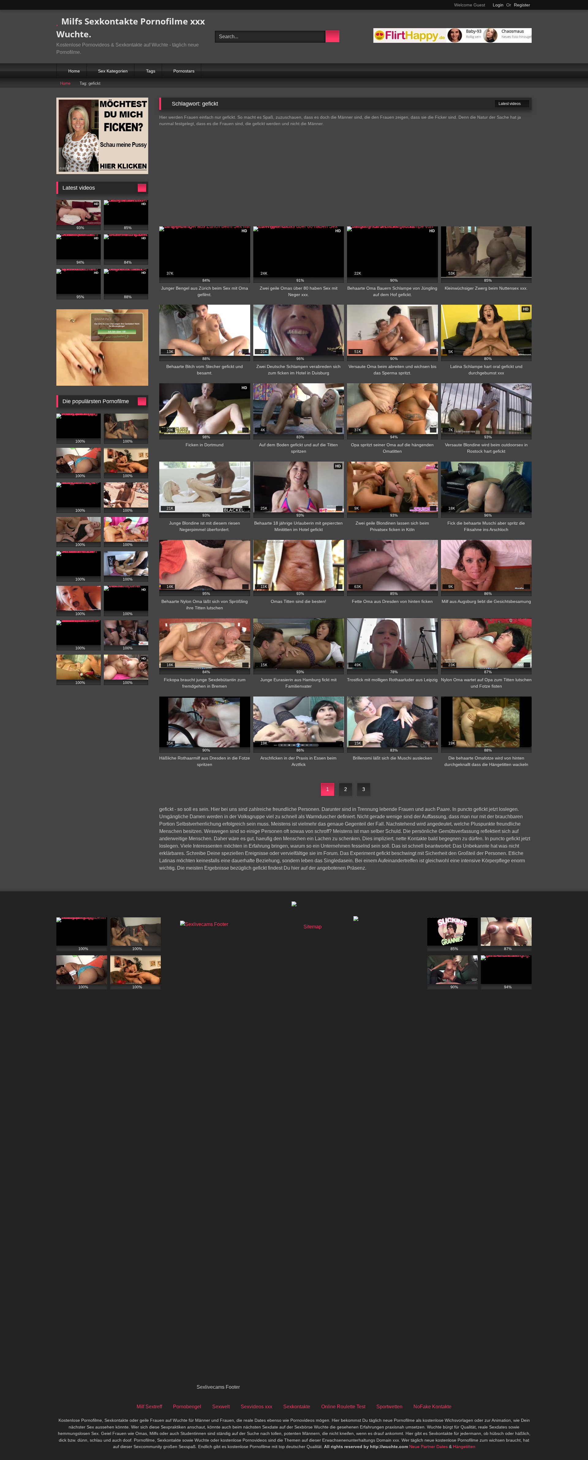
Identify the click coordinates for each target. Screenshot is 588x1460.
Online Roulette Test (343, 1406)
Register (522, 4)
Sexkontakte (296, 1406)
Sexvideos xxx (256, 1406)
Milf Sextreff (149, 1406)
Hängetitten (464, 1446)
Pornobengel (187, 1406)
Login (498, 4)
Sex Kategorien (113, 71)
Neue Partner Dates (428, 1446)
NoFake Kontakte (432, 1406)
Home (74, 71)
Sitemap (312, 926)
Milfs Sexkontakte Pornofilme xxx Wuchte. (130, 27)
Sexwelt (221, 1406)
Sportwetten (389, 1406)
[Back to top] (570, 1442)
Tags (150, 71)
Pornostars (183, 71)
